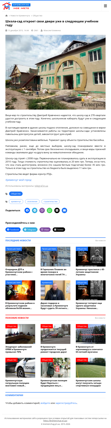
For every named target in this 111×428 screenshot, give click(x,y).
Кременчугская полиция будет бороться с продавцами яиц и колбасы (54, 383)
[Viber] (42, 210)
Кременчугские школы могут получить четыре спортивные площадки (88, 383)
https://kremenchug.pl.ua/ (55, 420)
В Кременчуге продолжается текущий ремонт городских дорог (54, 349)
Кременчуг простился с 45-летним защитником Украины (90, 272)
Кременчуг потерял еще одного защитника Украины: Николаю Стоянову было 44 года (89, 306)
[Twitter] (57, 210)
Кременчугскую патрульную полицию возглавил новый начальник (17, 383)
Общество (16, 193)
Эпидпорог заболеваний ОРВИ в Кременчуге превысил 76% (18, 349)
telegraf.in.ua (41, 185)
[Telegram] (34, 210)
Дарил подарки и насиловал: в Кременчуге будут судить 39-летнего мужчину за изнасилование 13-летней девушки (55, 306)
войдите (45, 403)
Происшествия (14, 248)
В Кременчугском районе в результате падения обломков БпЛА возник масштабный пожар (20, 306)
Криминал (47, 282)
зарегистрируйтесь (66, 403)
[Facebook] (27, 210)
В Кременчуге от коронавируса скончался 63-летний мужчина (89, 349)
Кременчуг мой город (18, 179)
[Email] (64, 210)
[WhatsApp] (49, 210)
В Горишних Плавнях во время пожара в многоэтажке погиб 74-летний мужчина (53, 272)
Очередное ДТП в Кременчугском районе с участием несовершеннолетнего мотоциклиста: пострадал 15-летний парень (19, 272)
